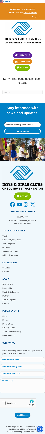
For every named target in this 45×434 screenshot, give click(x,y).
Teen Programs (8, 244)
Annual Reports (9, 300)
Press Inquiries (8, 335)
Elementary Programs (11, 240)
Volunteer (6, 268)
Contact (5, 304)
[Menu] (22, 49)
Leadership (7, 288)
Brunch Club (7, 324)
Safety (5, 236)
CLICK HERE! (30, 12)
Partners (6, 296)
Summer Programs (10, 251)
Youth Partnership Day (11, 332)
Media (4, 316)
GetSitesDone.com (30, 432)
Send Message (23, 415)
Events (5, 320)
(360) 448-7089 (22, 217)
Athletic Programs (10, 255)
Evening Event (8, 328)
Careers (5, 272)
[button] (22, 131)
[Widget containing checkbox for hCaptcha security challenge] (18, 403)
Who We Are (7, 284)
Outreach (6, 247)
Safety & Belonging (10, 292)
